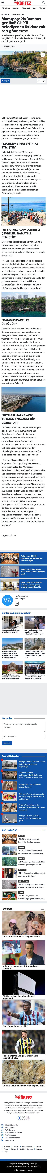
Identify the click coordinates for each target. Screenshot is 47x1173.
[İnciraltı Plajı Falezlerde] (23, 304)
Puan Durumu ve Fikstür (13, 1132)
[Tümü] (44, 830)
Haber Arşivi (9, 1140)
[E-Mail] (17, 604)
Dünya (13, 1149)
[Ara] (43, 2)
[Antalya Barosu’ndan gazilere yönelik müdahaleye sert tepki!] (35, 623)
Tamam (29, 1170)
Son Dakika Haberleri (12, 1137)
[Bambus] (23, 211)
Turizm (38, 1146)
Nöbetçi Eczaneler (11, 1125)
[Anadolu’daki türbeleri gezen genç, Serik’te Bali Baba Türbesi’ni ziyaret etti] (35, 644)
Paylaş (6, 81)
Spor (35, 8)
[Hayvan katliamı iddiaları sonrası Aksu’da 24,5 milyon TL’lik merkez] (35, 667)
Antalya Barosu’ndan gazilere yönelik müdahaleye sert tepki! (34, 632)
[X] (23, 1118)
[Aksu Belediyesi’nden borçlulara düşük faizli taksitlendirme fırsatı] (12, 667)
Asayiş (21, 847)
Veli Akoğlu (20, 599)
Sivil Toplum (23, 881)
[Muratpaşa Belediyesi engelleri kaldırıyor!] (12, 623)
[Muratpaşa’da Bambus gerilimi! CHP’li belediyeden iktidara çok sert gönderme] (23, 64)
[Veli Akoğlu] (7, 600)
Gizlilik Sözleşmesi (26, 1149)
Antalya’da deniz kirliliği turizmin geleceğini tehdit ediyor (31, 863)
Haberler (5, 15)
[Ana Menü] (2, 3)
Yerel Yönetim (18, 15)
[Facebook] (19, 1118)
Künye (6, 1152)
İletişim (39, 1149)
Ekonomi (26, 8)
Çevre (21, 836)
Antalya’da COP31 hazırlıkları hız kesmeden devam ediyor (29, 841)
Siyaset (15, 8)
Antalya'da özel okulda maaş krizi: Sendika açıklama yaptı (31, 886)
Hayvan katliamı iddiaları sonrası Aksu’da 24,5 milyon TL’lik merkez (35, 677)
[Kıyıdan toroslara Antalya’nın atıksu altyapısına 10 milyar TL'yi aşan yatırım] (12, 644)
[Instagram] (28, 1118)
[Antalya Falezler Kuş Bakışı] (23, 399)
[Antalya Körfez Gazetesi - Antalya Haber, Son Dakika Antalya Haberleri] (22, 3)
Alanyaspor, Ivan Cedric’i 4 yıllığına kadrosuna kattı (30, 897)
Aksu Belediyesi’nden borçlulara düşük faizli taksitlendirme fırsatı (11, 677)
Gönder (7, 743)
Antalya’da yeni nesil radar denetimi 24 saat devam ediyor (31, 852)
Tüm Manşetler (10, 1135)
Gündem (6, 8)
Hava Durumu (9, 1127)
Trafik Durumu (10, 1130)
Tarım (6, 1149)
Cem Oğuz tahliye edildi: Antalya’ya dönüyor (31, 874)
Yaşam (42, 8)
